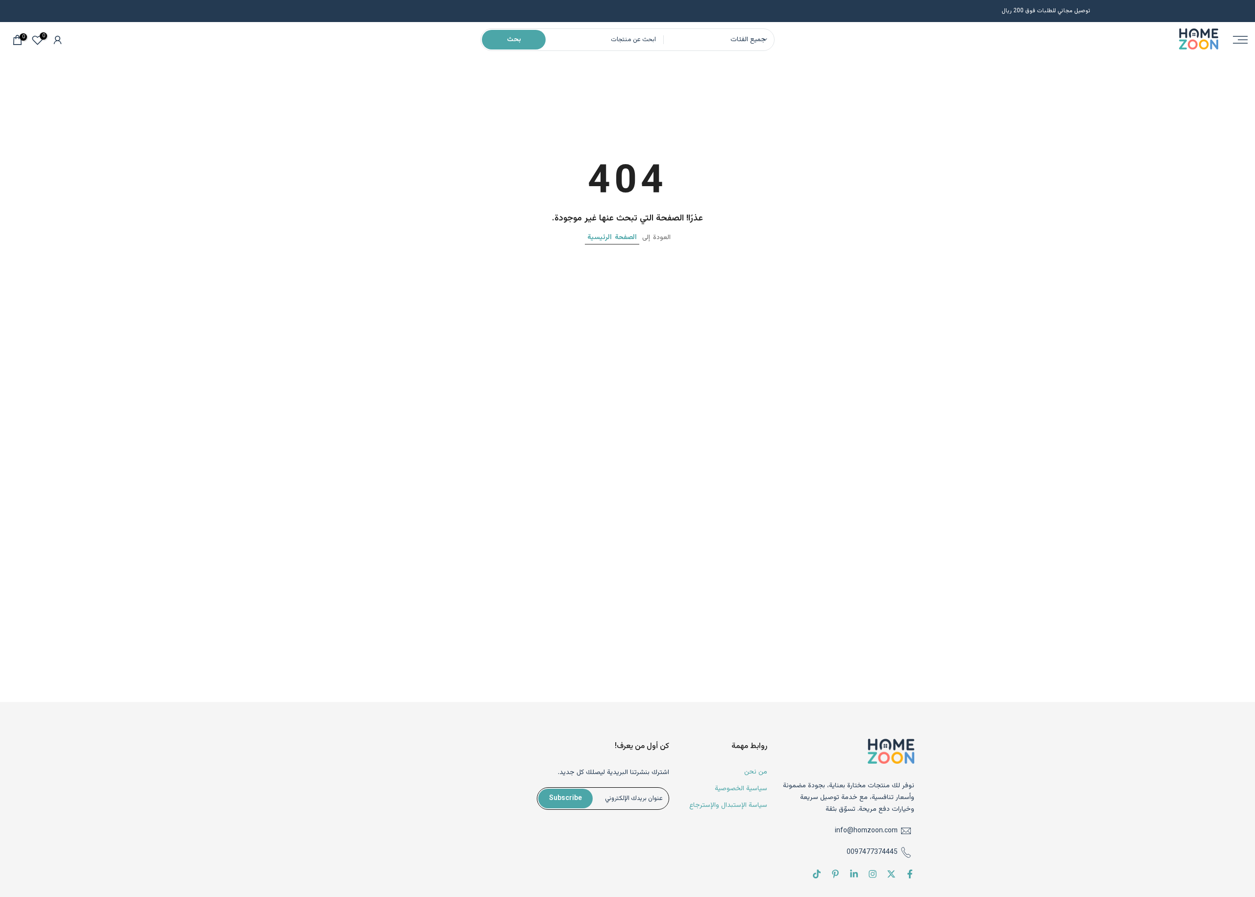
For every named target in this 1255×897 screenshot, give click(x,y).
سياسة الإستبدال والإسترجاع (728, 805)
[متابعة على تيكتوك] (816, 874)
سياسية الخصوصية (741, 789)
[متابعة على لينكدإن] (854, 874)
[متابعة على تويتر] (891, 874)
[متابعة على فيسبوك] (909, 874)
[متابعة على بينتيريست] (835, 874)
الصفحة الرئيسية (612, 237)
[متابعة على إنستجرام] (872, 874)
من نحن (755, 772)
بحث (514, 39)
